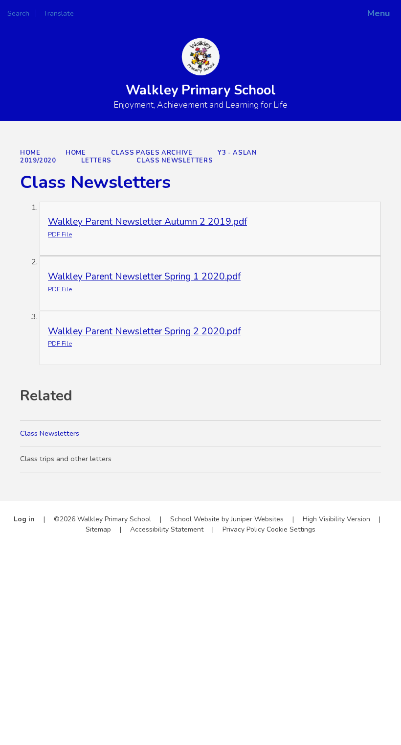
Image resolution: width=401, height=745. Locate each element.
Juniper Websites (257, 519)
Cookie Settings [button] (291, 529)
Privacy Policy (244, 529)
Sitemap (98, 529)
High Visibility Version (336, 519)
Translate (90, 13)
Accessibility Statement (166, 529)
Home (30, 152)
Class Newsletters (174, 160)
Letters (96, 160)
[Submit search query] (132, 10)
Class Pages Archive (151, 152)
